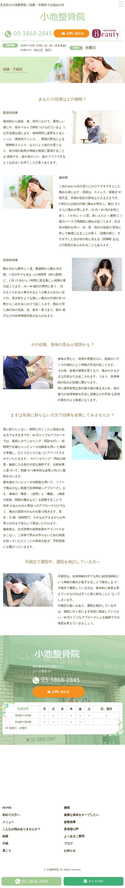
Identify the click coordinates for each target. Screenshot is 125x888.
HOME (7, 807)
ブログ (68, 843)
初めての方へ (11, 814)
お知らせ (70, 850)
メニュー (8, 822)
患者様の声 (71, 829)
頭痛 (5, 836)
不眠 (5, 843)
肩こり (6, 850)
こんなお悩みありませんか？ (21, 829)
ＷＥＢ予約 (96, 881)
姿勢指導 (70, 822)
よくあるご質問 (74, 836)
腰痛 (67, 807)
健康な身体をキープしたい (81, 814)
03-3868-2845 (33, 33)
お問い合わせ (75, 33)
